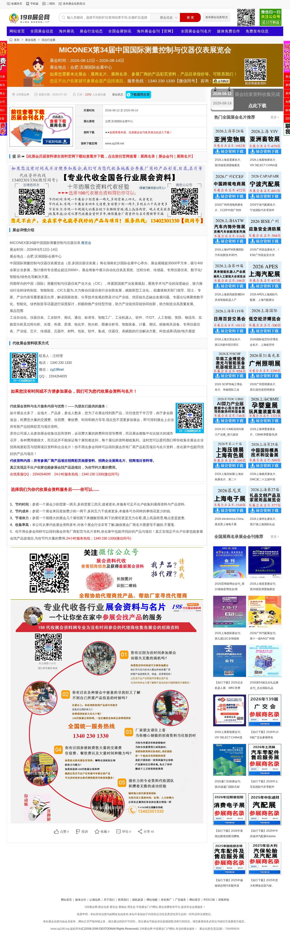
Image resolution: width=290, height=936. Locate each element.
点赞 (64, 831)
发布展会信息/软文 (74, 3)
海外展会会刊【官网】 (156, 31)
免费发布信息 (257, 31)
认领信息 (94, 899)
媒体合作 (80, 899)
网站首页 (17, 31)
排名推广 (166, 899)
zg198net (57, 369)
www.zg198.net (114, 143)
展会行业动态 (91, 31)
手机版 (34, 3)
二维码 (51, 3)
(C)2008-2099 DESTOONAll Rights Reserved (109, 928)
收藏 (105, 831)
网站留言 (194, 899)
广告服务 (180, 899)
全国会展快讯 (119, 31)
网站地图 (152, 899)
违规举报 (223, 899)
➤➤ (138, 132)
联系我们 (123, 899)
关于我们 (109, 899)
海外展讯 (66, 31)
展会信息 (30, 39)
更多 (275, 117)
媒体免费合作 (228, 31)
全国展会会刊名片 (196, 31)
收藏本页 (16, 3)
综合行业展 (48, 39)
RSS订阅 (209, 899)
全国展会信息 (41, 31)
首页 (16, 39)
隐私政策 (137, 899)
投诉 (85, 831)
